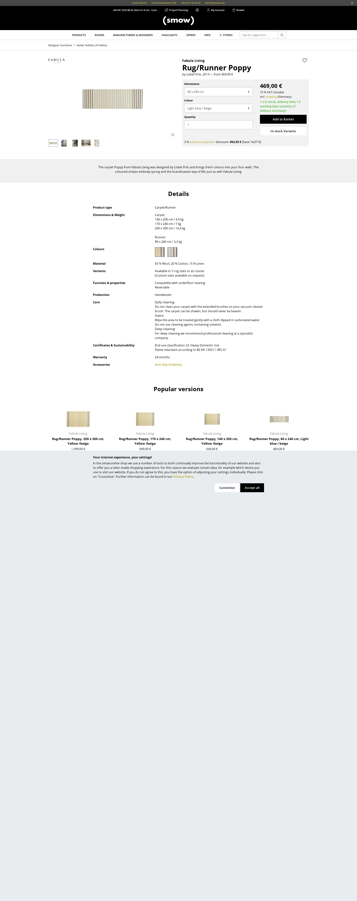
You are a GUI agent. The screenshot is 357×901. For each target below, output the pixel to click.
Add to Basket (283, 119)
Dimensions (191, 84)
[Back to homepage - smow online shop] (178, 20)
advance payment (202, 142)
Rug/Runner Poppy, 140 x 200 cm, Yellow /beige (212, 441)
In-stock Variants (283, 131)
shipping (271, 96)
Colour (188, 100)
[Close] (352, 3)
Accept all (252, 488)
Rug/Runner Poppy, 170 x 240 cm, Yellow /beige (145, 441)
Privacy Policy (183, 477)
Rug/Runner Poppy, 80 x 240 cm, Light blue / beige (278, 441)
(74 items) (92, 45)
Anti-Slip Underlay (168, 365)
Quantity (190, 117)
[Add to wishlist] (305, 60)
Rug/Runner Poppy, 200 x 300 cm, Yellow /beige (78, 441)
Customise (227, 488)
